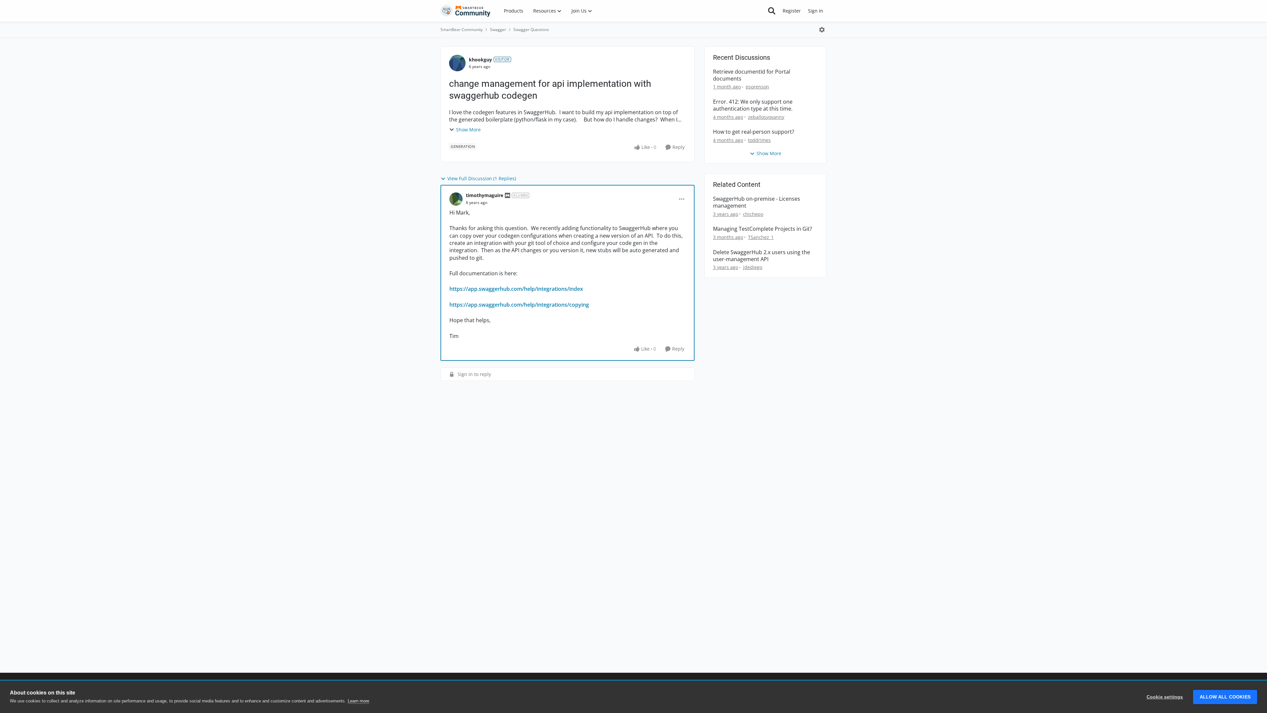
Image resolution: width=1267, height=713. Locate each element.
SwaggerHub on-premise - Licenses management (756, 202)
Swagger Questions (531, 29)
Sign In (815, 11)
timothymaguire (484, 195)
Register (792, 11)
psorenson (757, 87)
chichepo (753, 214)
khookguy (480, 59)
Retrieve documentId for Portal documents (751, 75)
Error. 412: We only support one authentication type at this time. (753, 105)
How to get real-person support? (753, 131)
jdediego (752, 267)
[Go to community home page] (465, 11)
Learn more (358, 700)
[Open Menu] (822, 29)
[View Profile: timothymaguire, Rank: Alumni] (456, 199)
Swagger (498, 29)
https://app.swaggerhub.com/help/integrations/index (516, 288)
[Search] (772, 11)
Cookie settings (1165, 697)
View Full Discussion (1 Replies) (481, 178)
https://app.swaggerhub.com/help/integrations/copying (519, 304)
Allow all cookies (1225, 697)
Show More (468, 129)
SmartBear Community (461, 29)
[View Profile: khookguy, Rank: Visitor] (457, 63)
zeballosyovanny (766, 117)
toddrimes (759, 140)
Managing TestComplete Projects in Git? (762, 228)
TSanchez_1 (761, 237)
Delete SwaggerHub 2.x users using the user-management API (761, 256)
